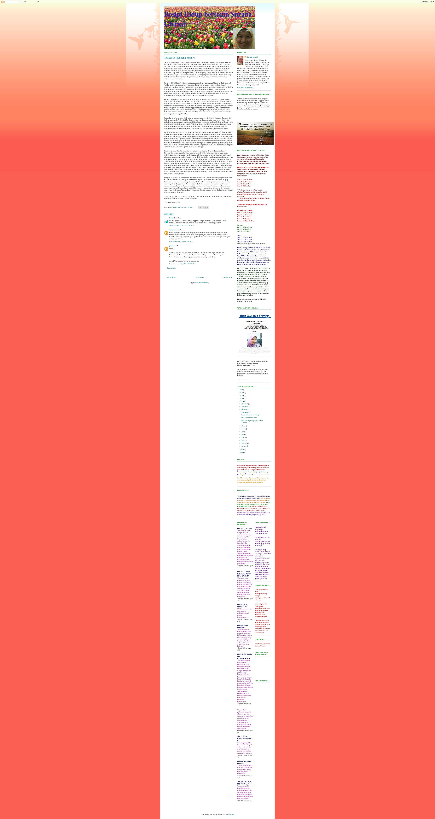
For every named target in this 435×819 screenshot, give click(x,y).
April (243, 437)
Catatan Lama (227, 277)
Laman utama (199, 277)
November (245, 406)
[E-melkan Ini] (199, 208)
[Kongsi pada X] (203, 208)
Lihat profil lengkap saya (245, 88)
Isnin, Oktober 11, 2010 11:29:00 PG (181, 242)
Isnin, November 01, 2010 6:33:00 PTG (182, 264)
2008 (241, 452)
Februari (244, 443)
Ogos (243, 426)
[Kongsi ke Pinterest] (208, 208)
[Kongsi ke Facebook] (205, 208)
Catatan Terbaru (171, 277)
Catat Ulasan (171, 268)
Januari (244, 446)
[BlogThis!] (201, 208)
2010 (241, 401)
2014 (241, 390)
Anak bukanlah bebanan (249, 418)
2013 (241, 393)
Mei (243, 434)
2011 (241, 398)
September (245, 412)
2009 (241, 449)
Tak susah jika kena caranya (250, 415)
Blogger (231, 814)
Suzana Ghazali (252, 57)
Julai (243, 429)
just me (172, 246)
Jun (243, 432)
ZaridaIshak (173, 230)
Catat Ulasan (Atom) (202, 282)
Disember (245, 404)
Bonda (171, 218)
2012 (241, 395)
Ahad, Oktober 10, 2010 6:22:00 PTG (181, 225)
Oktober (244, 409)
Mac (243, 440)
